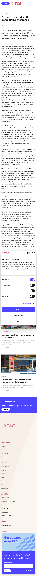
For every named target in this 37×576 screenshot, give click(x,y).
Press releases (6, 457)
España (3, 470)
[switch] (32, 285)
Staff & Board (5, 498)
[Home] (16, 3)
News (3, 446)
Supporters (5, 508)
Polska (3, 481)
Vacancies (4, 512)
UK (2, 484)
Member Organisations (8, 501)
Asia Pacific (4, 488)
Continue (7, 571)
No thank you (29, 571)
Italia (2, 477)
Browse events (6, 525)
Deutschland (5, 466)
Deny (18, 321)
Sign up (6, 409)
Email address (8, 562)
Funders (4, 505)
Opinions (4, 450)
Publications (5, 453)
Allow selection (18, 315)
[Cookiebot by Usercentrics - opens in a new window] (27, 253)
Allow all (18, 309)
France (3, 474)
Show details (27, 303)
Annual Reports (6, 516)
